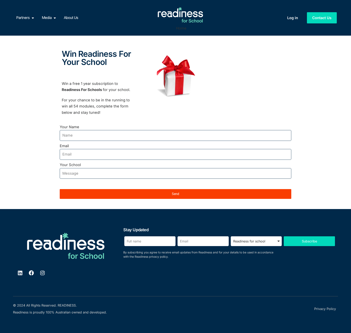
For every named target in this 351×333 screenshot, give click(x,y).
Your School (70, 165)
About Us (71, 17)
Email (64, 146)
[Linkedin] (20, 273)
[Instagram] (42, 273)
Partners (23, 17)
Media (46, 17)
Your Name (69, 127)
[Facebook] (31, 273)
